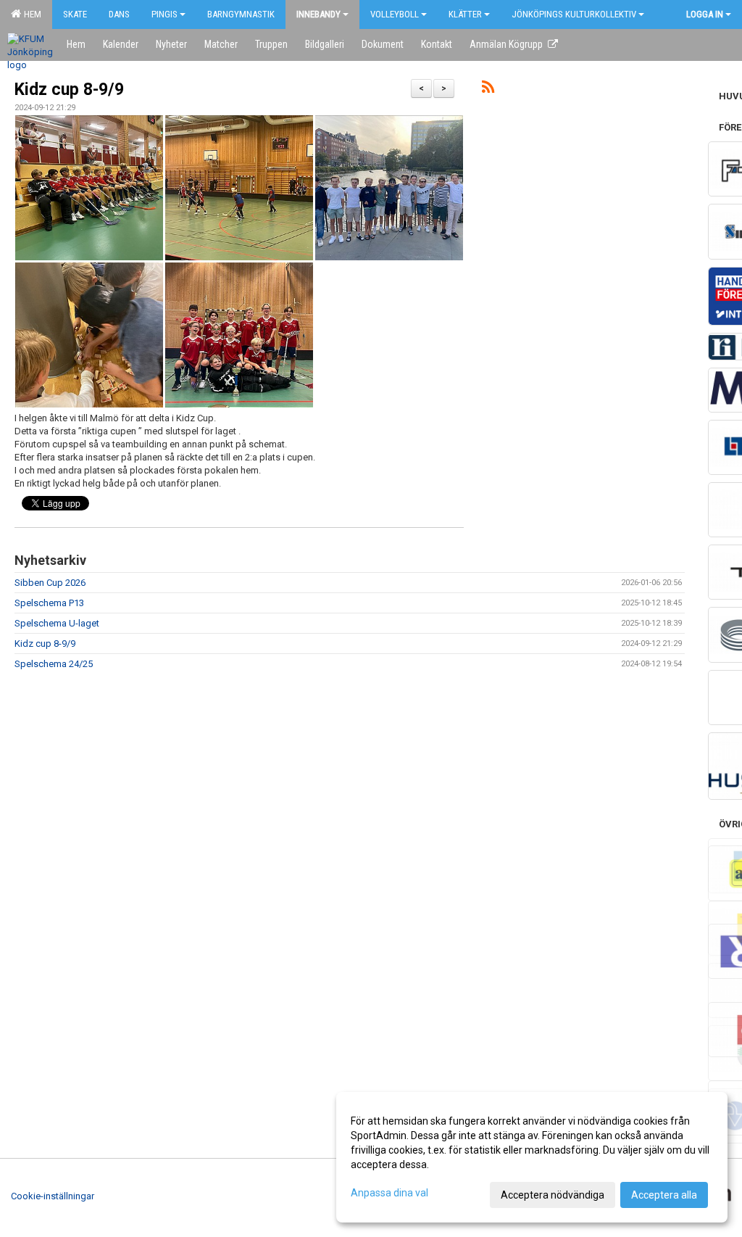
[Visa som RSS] (488, 89)
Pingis (164, 14)
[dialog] (532, 1157)
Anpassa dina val (389, 1193)
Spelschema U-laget (56, 623)
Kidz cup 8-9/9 (69, 89)
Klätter (465, 14)
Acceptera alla (664, 1195)
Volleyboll (394, 14)
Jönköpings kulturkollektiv (574, 14)
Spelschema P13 (49, 602)
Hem (30, 14)
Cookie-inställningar (52, 1196)
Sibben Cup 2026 (50, 582)
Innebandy (318, 14)
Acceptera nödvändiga (552, 1195)
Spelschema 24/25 (53, 663)
